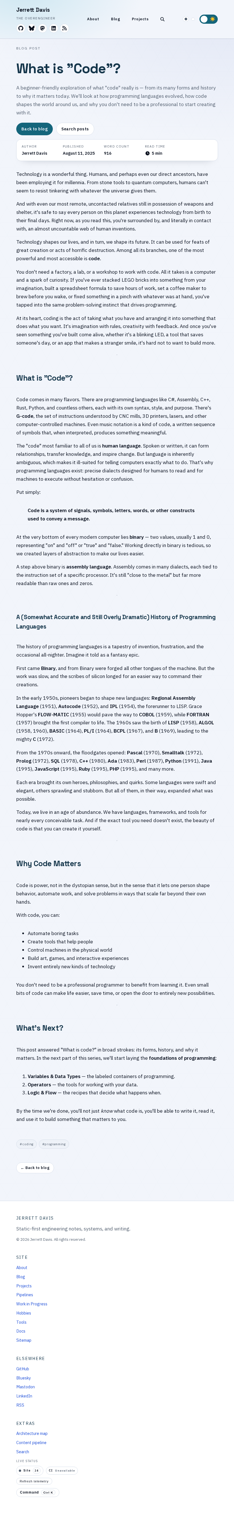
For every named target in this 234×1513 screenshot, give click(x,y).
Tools (21, 1322)
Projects (140, 19)
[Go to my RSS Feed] (64, 28)
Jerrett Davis (33, 9)
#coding (26, 1144)
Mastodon (25, 1386)
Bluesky (23, 1378)
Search (22, 1451)
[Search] (162, 19)
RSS (20, 1405)
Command (36, 1492)
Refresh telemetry (34, 1481)
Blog (115, 19)
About (93, 19)
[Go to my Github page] (20, 28)
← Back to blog (35, 1167)
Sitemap (23, 1340)
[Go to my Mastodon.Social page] (42, 28)
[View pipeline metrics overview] (193, 19)
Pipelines (24, 1294)
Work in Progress (31, 1304)
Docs (20, 1331)
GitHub (22, 1368)
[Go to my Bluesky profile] (31, 28)
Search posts (75, 129)
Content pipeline (31, 1442)
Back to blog (34, 129)
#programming (53, 1144)
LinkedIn (24, 1396)
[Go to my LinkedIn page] (53, 28)
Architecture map (32, 1433)
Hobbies (23, 1313)
